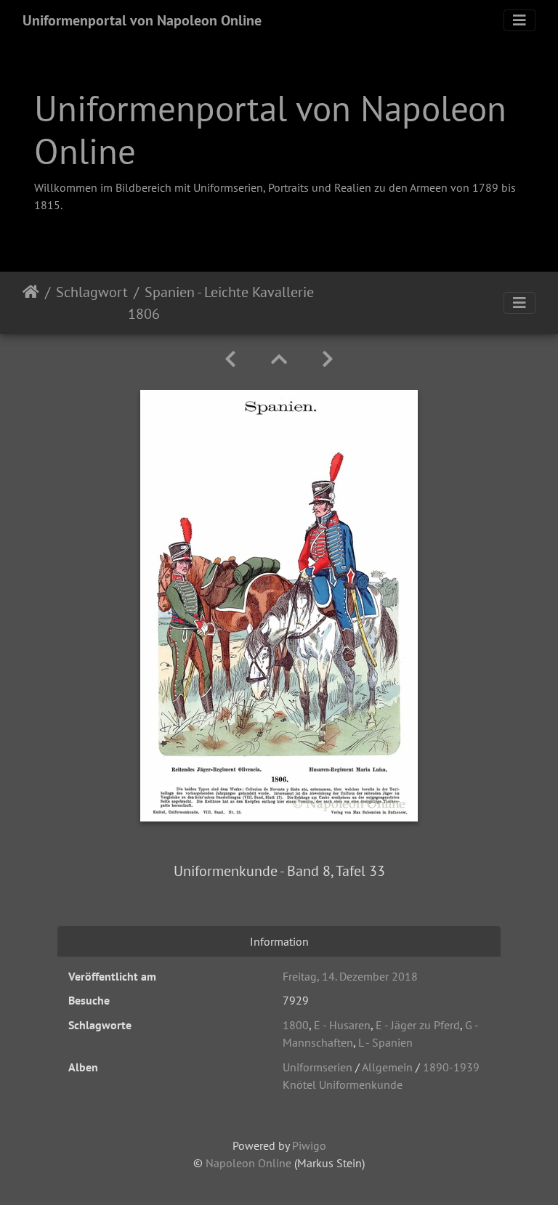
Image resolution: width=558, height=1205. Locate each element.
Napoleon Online (248, 1163)
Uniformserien (317, 1067)
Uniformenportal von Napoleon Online (142, 20)
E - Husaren (342, 1025)
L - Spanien (385, 1042)
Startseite (31, 303)
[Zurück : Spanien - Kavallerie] (230, 359)
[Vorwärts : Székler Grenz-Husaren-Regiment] (327, 359)
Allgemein (387, 1067)
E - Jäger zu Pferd (418, 1025)
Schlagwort (92, 292)
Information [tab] (279, 941)
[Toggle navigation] (519, 20)
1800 (296, 1025)
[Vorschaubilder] (279, 359)
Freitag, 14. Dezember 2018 (350, 976)
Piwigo (309, 1145)
